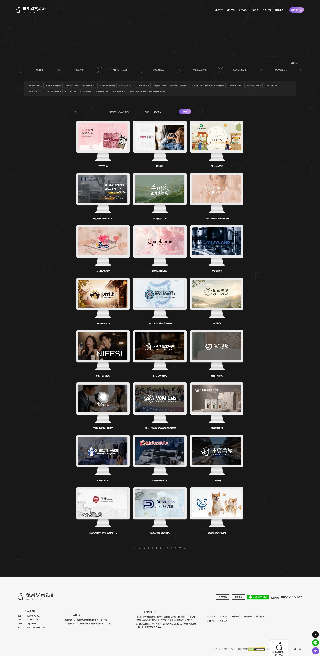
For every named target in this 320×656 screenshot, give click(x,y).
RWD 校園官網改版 (254, 85)
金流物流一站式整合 (178, 85)
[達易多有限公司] (103, 353)
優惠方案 (236, 616)
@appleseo (31, 623)
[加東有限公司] (103, 458)
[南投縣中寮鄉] (217, 144)
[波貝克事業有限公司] (217, 510)
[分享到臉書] (291, 649)
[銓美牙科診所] (217, 353)
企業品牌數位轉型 (126, 85)
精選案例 (39, 70)
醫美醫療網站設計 (160, 70)
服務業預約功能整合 (36, 91)
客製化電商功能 (71, 91)
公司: (77, 111)
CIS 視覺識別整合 (143, 85)
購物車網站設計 (281, 70)
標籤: (146, 111)
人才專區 (211, 621)
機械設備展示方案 (35, 85)
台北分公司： (71, 623)
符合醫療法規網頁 (160, 85)
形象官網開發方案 (101, 91)
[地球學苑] (217, 301)
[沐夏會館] (217, 458)
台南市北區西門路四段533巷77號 (92, 619)
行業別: (112, 111)
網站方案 (231, 9)
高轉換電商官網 (271, 85)
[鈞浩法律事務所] (159, 353)
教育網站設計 (79, 70)
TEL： (20, 615)
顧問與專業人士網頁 (138, 91)
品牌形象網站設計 (119, 70)
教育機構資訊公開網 (108, 85)
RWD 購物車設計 (195, 85)
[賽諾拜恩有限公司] (159, 249)
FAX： (20, 619)
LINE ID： (22, 623)
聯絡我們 (295, 9)
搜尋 (185, 112)
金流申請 (223, 596)
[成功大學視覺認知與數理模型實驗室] (159, 406)
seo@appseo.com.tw (36, 627)
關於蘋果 (279, 9)
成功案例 (219, 9)
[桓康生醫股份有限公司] (159, 510)
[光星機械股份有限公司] (103, 196)
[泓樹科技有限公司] (159, 458)
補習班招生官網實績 (157, 91)
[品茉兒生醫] (103, 144)
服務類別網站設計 (240, 70)
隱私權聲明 (243, 649)
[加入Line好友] (315, 642)
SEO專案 (243, 9)
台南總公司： (71, 619)
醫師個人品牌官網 (55, 91)
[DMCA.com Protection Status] (256, 649)
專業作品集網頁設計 (54, 85)
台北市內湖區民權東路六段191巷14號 (94, 623)
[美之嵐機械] (217, 249)
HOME (295, 63)
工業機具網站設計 (200, 70)
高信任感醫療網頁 (72, 85)
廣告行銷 (248, 616)
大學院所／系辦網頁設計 (214, 85)
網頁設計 (211, 616)
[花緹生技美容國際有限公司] (217, 196)
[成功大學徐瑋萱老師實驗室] (159, 301)
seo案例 (223, 616)
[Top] (315, 634)
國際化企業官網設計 (119, 91)
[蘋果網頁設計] (31, 10)
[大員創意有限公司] (103, 301)
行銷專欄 (267, 9)
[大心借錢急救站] (103, 249)
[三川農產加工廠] (159, 196)
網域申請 (239, 596)
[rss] (300, 649)
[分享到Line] (295, 649)
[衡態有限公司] (217, 406)
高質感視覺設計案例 (236, 85)
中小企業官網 (85, 91)
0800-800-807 (33, 615)
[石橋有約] (159, 144)
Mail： (21, 627)
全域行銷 (255, 9)
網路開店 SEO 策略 (89, 85)
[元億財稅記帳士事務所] (103, 406)
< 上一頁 (137, 548)
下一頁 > (183, 548)
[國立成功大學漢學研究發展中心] (103, 510)
